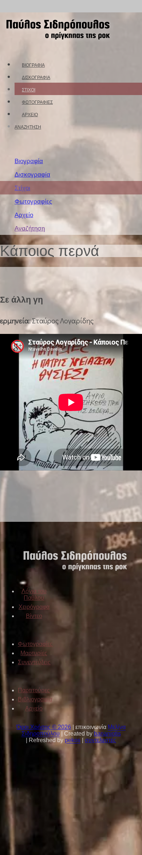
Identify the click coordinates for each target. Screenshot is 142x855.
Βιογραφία (33, 65)
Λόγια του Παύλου (34, 594)
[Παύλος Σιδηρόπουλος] (57, 44)
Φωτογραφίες (37, 102)
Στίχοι (28, 89)
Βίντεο (34, 616)
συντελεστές (100, 740)
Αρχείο (30, 114)
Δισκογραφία (36, 77)
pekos (72, 740)
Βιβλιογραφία (35, 699)
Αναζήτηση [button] (28, 127)
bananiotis (107, 733)
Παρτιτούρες (34, 690)
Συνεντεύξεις (34, 662)
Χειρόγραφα (34, 607)
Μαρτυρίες (33, 653)
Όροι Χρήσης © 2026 (43, 727)
